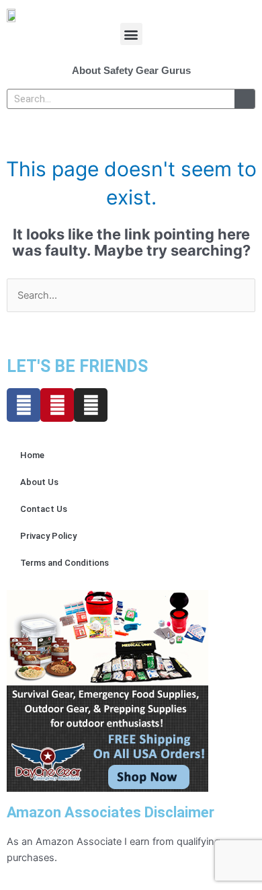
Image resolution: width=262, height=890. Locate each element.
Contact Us (43, 509)
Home (32, 455)
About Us (39, 482)
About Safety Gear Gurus (131, 70)
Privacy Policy (48, 536)
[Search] (244, 98)
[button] (131, 34)
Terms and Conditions (64, 563)
